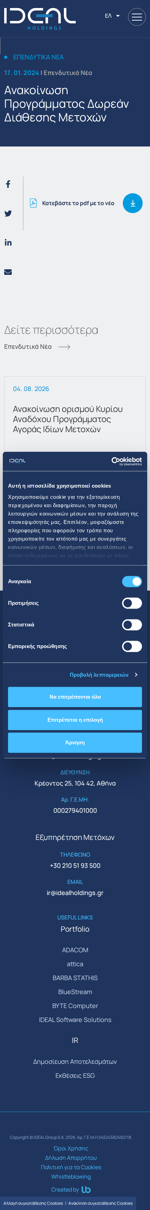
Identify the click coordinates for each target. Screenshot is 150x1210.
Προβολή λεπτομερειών (99, 675)
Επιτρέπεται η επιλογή (75, 720)
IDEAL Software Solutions (75, 1019)
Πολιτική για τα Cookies (71, 1167)
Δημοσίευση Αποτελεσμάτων (75, 1061)
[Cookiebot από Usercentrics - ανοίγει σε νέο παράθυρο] (111, 461)
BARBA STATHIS (75, 978)
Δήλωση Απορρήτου (71, 1158)
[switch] (132, 603)
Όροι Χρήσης (70, 1148)
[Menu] (137, 17)
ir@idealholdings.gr (75, 892)
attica (75, 964)
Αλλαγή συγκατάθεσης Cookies (33, 1203)
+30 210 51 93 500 (75, 865)
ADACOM (75, 950)
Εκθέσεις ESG (75, 1075)
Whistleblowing (71, 1176)
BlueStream (75, 991)
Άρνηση (75, 742)
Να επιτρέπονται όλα (75, 697)
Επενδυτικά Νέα (38, 57)
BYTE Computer (75, 1005)
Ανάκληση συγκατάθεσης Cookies (100, 1203)
